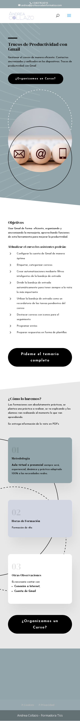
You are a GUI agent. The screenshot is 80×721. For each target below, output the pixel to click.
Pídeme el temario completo (40, 357)
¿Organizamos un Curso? (35, 78)
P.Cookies (28, 705)
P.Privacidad (46, 705)
